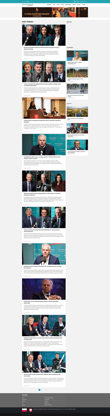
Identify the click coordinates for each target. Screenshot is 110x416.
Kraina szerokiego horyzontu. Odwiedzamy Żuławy (75, 119)
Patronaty (46, 401)
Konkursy (74, 4)
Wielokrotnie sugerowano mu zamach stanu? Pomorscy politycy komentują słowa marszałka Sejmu (43, 338)
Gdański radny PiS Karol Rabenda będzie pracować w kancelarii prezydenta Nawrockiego (41, 302)
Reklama (83, 4)
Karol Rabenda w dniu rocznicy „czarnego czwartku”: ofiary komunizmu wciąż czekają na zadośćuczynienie (42, 157)
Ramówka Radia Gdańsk (48, 397)
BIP (22, 403)
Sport (54, 4)
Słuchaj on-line (83, 1)
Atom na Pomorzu (68, 4)
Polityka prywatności (48, 404)
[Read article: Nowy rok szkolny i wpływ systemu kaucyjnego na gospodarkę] (77, 129)
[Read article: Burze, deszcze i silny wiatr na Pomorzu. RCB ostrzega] (77, 89)
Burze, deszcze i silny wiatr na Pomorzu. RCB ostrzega (76, 96)
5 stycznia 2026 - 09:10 (27, 95)
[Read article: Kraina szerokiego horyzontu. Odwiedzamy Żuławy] (77, 112)
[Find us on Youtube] (27, 1)
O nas (23, 397)
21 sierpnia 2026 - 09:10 (71, 137)
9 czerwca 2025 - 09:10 (27, 385)
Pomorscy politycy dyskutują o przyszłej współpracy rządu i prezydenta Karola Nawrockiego (42, 375)
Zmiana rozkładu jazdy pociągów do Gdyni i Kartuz (75, 79)
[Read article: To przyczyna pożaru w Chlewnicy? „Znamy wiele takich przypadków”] (77, 145)
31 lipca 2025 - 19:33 (27, 312)
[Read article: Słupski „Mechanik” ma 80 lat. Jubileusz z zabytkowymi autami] (77, 56)
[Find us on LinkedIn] (28, 1)
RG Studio (78, 4)
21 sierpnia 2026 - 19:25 (71, 98)
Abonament (46, 403)
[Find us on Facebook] (22, 1)
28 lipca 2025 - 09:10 (27, 349)
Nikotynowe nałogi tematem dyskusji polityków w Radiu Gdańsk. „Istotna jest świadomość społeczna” (42, 194)
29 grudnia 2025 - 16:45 (27, 131)
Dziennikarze (24, 399)
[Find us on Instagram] (25, 1)
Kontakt (23, 404)
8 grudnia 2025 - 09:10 (27, 204)
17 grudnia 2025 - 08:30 (27, 168)
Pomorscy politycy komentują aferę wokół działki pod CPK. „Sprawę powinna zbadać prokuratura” (42, 230)
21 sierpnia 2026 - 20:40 (71, 81)
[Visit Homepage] (27, 4)
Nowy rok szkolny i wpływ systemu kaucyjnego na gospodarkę (76, 135)
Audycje (58, 4)
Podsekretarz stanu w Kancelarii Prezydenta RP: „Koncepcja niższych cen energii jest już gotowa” (42, 267)
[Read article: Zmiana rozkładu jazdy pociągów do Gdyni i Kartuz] (77, 73)
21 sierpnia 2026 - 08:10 (71, 154)
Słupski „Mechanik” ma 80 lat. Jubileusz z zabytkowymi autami (75, 63)
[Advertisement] (76, 34)
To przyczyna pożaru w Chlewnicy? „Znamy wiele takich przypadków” (76, 152)
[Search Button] (87, 4)
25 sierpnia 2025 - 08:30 (27, 276)
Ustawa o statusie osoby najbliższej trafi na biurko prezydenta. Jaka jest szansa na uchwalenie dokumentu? (42, 84)
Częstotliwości (47, 399)
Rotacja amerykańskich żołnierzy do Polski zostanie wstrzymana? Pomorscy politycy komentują (41, 48)
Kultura (62, 4)
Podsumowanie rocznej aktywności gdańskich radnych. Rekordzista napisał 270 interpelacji (42, 121)
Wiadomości (49, 4)
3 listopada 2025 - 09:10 (27, 241)
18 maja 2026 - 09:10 (27, 58)
